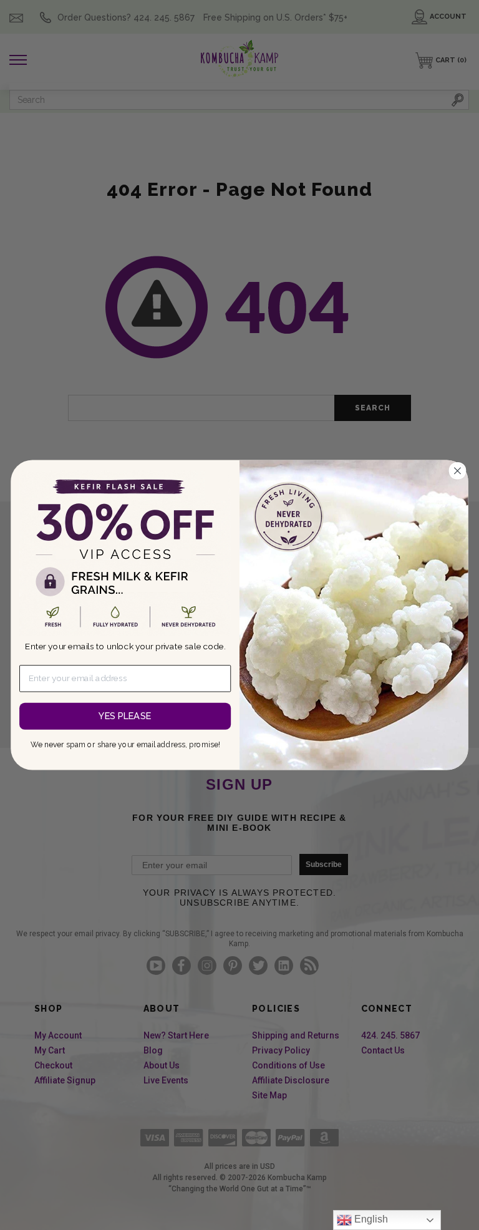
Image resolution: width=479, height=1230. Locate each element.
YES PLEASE (125, 715)
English (370, 1219)
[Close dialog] (457, 470)
